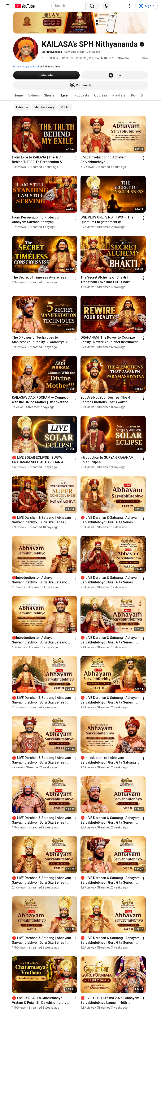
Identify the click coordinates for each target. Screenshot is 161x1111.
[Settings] (129, 5)
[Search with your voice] (106, 6)
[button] (142, 95)
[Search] (92, 6)
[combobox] (69, 5)
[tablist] (80, 95)
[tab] (18, 95)
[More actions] (75, 158)
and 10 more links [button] (50, 66)
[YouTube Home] (25, 6)
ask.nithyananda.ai (27, 66)
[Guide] (7, 5)
